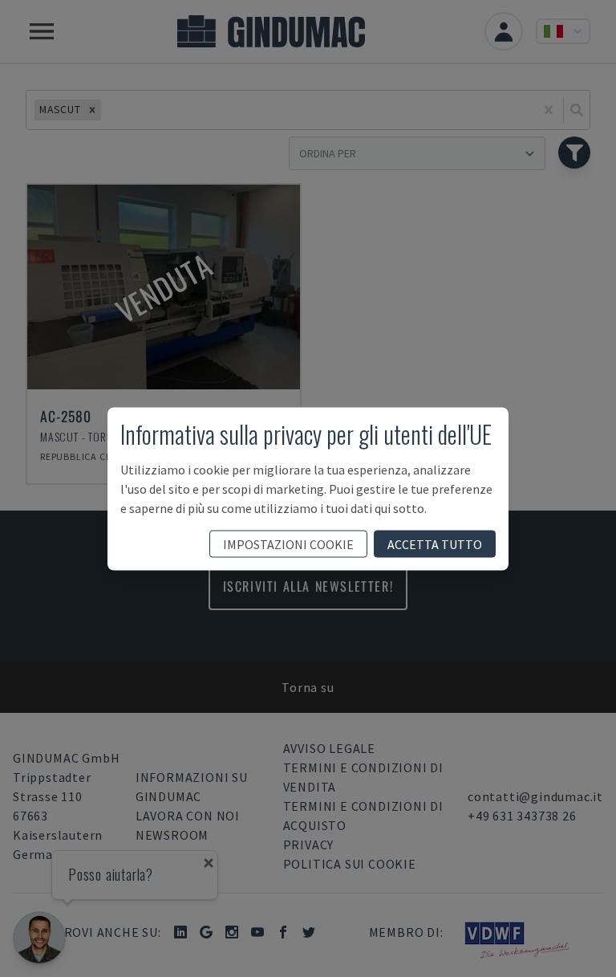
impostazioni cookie (288, 543)
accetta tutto (434, 543)
